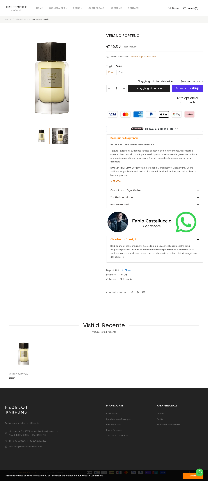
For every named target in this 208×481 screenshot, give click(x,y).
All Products (126, 279)
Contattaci (112, 413)
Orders (160, 413)
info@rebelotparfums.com (28, 446)
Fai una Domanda (193, 81)
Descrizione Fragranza (124, 138)
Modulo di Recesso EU (168, 424)
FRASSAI (117, 181)
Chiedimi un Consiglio (123, 239)
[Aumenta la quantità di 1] (124, 88)
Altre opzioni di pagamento (187, 100)
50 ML (111, 72)
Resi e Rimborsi (119, 204)
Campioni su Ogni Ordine (125, 190)
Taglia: (114, 66)
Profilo (160, 419)
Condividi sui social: (116, 292)
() (192, 8)
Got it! (193, 475)
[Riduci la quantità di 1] (109, 88)
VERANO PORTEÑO (18, 374)
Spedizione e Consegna (118, 419)
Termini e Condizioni (117, 435)
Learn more (97, 475)
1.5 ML (120, 72)
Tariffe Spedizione (121, 197)
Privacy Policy (113, 424)
